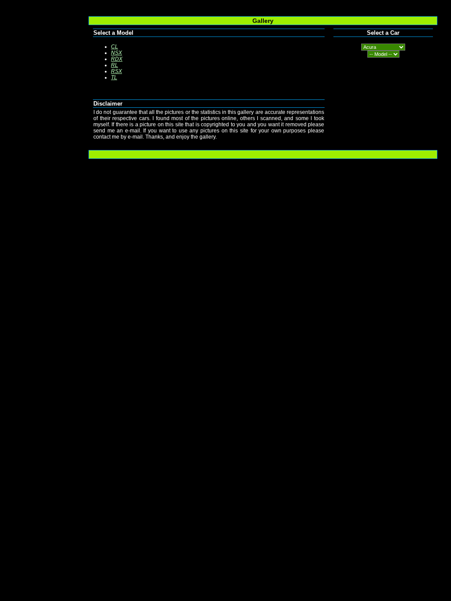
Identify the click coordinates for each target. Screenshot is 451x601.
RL (114, 65)
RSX (116, 71)
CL (114, 47)
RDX (116, 59)
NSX (116, 53)
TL (114, 77)
